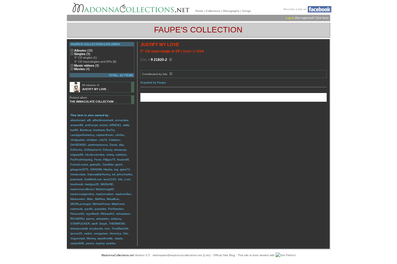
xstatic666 (77, 243)
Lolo (207, 255)
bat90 (74, 130)
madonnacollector (82, 189)
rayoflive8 (92, 213)
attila (126, 125)
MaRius (100, 199)
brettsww (99, 130)
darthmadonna (98, 144)
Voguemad (77, 238)
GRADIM (96, 169)
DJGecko (76, 149)
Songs (246, 10)
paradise (100, 208)
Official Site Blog (224, 255)
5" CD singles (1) (85, 57)
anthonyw (91, 125)
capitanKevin (104, 134)
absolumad (77, 120)
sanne (90, 218)
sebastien (102, 218)
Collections (213, 10)
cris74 (103, 139)
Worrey (91, 238)
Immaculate (78, 174)
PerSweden (116, 208)
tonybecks (96, 228)
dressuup (120, 149)
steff (94, 223)
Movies (82, 69)
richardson (123, 213)
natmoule (76, 208)
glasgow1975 (79, 169)
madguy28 (92, 184)
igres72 (125, 169)
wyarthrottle (105, 238)
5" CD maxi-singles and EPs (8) (95, 61)
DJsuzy (107, 149)
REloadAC (108, 213)
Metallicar (113, 199)
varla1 (88, 233)
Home (199, 10)
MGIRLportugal (80, 203)
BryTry (110, 130)
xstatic (119, 238)
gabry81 (95, 164)
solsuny (116, 218)
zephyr (100, 243)
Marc (90, 199)
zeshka (111, 243)
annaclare (121, 120)
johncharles (124, 174)
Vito (125, 233)
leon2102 (109, 179)
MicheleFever (101, 203)
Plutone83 (77, 213)
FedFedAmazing (81, 159)
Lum (127, 179)
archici (103, 125)
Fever (97, 159)
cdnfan (119, 134)
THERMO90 (117, 223)
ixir (113, 174)
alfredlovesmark (102, 120)
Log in (290, 17)
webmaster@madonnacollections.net (177, 255)
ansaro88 (76, 125)
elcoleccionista (95, 154)
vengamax (101, 233)
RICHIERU (77, 218)
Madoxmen (77, 199)
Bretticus (86, 130)
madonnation (105, 194)
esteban (121, 154)
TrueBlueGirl (120, 228)
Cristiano (114, 139)
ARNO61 (115, 125)
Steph (103, 223)
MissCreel (118, 203)
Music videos (86, 65)
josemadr (76, 179)
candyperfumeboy (82, 134)
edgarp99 (76, 154)
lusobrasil (76, 184)
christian (91, 139)
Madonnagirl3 (105, 189)
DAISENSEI (78, 144)
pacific (89, 208)
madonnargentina (82, 194)
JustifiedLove (93, 179)
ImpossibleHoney (98, 174)
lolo (120, 179)
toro (107, 228)
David (113, 144)
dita (121, 144)
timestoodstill (78, 228)
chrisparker (77, 139)
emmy (110, 154)
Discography (231, 10)
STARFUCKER (80, 223)
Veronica (115, 233)
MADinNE (107, 184)
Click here (321, 18)
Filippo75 (109, 159)
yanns (90, 243)
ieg (116, 169)
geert (118, 164)
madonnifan (123, 194)
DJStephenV (92, 149)
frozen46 (123, 159)
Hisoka (107, 169)
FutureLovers (79, 164)
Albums (83, 50)
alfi (89, 120)
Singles (82, 54)
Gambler (108, 164)
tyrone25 (76, 233)
